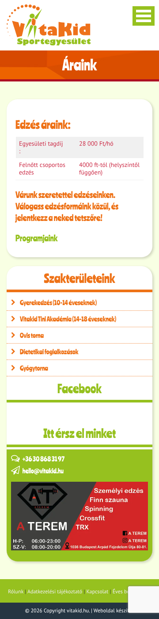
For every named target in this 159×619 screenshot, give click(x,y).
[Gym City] (79, 516)
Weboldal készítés (114, 610)
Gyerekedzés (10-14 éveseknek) (58, 302)
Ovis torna (32, 335)
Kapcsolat (98, 591)
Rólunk (15, 591)
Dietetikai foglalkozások (49, 352)
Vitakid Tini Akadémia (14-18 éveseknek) (68, 319)
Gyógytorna (34, 368)
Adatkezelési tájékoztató (54, 591)
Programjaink (36, 238)
